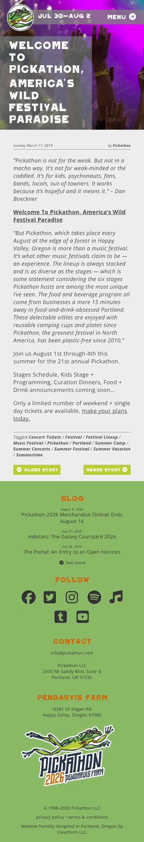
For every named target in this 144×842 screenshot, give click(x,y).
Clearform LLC (72, 832)
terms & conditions (88, 817)
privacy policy (50, 817)
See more (76, 563)
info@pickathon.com (72, 653)
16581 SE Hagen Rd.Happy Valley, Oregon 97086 (72, 712)
